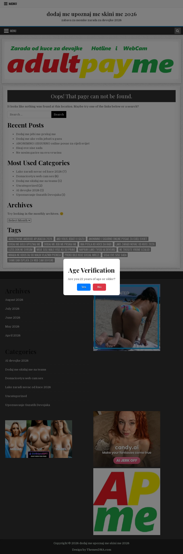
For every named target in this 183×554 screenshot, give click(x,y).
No (99, 287)
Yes (83, 287)
